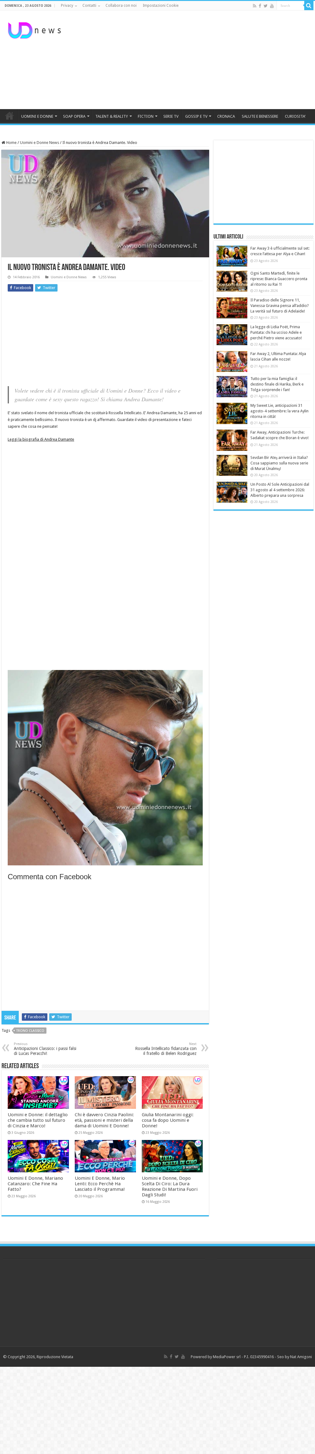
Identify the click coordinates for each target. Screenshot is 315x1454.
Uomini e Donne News (39, 142)
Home (11, 142)
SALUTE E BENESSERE (260, 116)
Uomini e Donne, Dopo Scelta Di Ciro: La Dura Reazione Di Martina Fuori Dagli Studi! (169, 1186)
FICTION (146, 116)
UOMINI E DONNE (37, 116)
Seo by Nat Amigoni (294, 1356)
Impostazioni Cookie (160, 5)
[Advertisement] (197, 60)
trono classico (30, 1031)
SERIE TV (170, 116)
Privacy (67, 5)
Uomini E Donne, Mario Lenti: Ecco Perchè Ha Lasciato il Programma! (100, 1183)
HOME (10, 115)
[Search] (308, 5)
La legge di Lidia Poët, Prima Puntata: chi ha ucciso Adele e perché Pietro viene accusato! (276, 332)
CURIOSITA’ (295, 116)
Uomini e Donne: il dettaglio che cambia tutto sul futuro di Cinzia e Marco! (38, 1120)
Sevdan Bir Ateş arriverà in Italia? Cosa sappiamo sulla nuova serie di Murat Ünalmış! (279, 463)
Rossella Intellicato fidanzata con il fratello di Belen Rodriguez (166, 1049)
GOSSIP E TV (196, 116)
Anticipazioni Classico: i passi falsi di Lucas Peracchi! (45, 1049)
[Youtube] (271, 6)
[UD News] (35, 29)
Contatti (89, 5)
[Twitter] (265, 6)
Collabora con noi (121, 5)
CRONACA (226, 116)
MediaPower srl (227, 1356)
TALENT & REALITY (111, 116)
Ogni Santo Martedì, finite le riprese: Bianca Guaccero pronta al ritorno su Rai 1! (278, 279)
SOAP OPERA (74, 116)
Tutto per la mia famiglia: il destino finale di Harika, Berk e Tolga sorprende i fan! (277, 384)
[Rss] (254, 6)
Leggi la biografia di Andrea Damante (41, 439)
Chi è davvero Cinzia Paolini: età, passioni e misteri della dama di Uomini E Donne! (104, 1120)
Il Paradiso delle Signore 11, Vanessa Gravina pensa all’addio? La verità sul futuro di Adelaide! (279, 305)
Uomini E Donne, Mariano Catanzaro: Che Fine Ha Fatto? (35, 1183)
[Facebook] (260, 6)
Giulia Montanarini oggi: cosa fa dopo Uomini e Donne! (167, 1120)
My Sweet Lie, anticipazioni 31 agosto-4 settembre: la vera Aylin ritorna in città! (279, 411)
